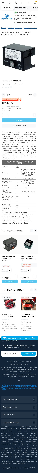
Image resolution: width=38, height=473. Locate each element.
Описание (7, 8)
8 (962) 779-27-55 (23, 12)
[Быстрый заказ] (9, 270)
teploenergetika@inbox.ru (19, 364)
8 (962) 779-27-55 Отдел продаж (19, 362)
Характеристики (21, 8)
